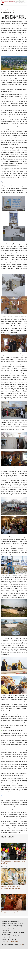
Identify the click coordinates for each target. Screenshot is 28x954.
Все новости (21, 915)
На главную (4, 10)
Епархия (21, 944)
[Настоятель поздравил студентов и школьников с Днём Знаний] (13, 851)
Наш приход (11, 10)
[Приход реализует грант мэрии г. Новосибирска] (13, 902)
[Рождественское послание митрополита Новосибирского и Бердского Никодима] (13, 876)
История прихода (20, 10)
